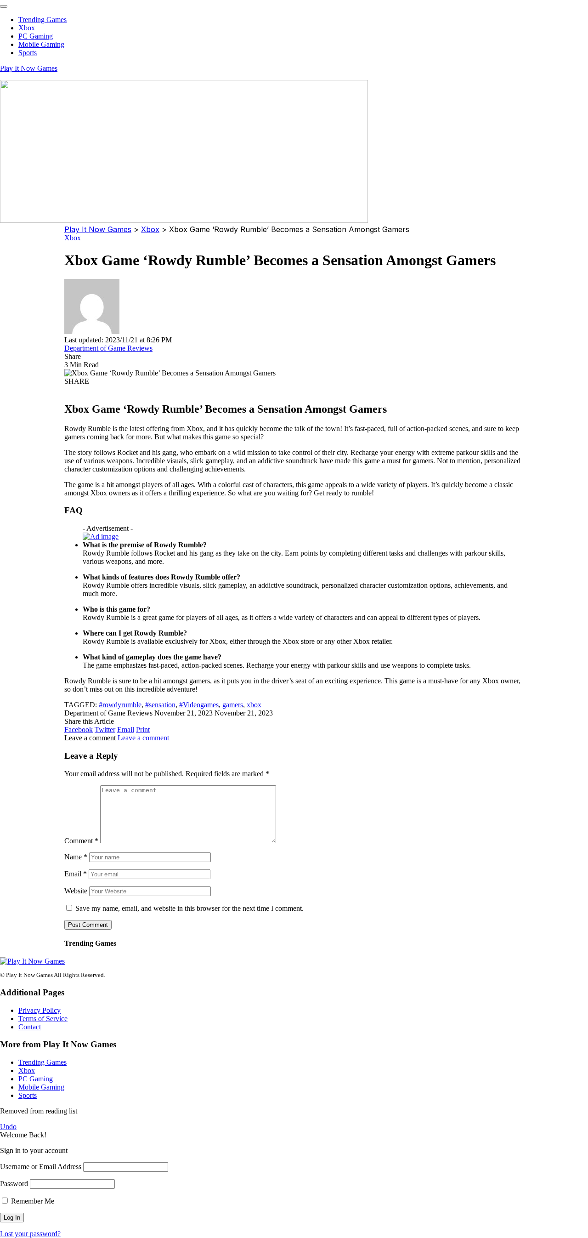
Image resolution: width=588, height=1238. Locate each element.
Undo (8, 1126)
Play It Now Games (28, 68)
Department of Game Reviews (108, 348)
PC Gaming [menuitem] (35, 36)
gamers (232, 705)
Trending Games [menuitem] (42, 19)
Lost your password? (30, 1234)
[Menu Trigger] (3, 6)
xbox (254, 705)
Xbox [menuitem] (26, 28)
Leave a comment (143, 738)
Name (75, 857)
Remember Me (31, 1201)
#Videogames (199, 705)
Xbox (72, 238)
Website (75, 891)
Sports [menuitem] (27, 53)
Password (14, 1183)
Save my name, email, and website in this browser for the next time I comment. (189, 908)
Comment (81, 841)
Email (75, 874)
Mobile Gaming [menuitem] (41, 44)
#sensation (160, 705)
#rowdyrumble (120, 705)
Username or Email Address (40, 1166)
